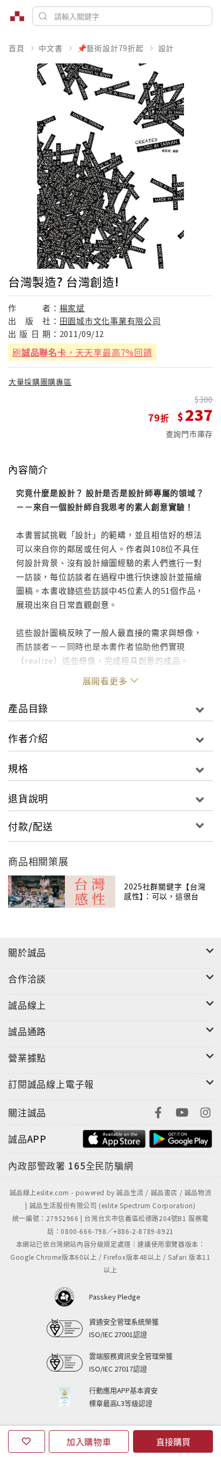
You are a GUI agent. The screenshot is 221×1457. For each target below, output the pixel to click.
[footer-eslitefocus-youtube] (181, 1111)
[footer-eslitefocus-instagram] (205, 1111)
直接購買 (173, 1441)
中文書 (50, 47)
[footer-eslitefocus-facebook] (158, 1111)
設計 (166, 47)
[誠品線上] (17, 16)
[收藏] (26, 1441)
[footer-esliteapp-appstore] (114, 1137)
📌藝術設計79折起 (110, 47)
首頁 (17, 47)
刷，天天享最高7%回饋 (82, 352)
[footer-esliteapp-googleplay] (181, 1137)
